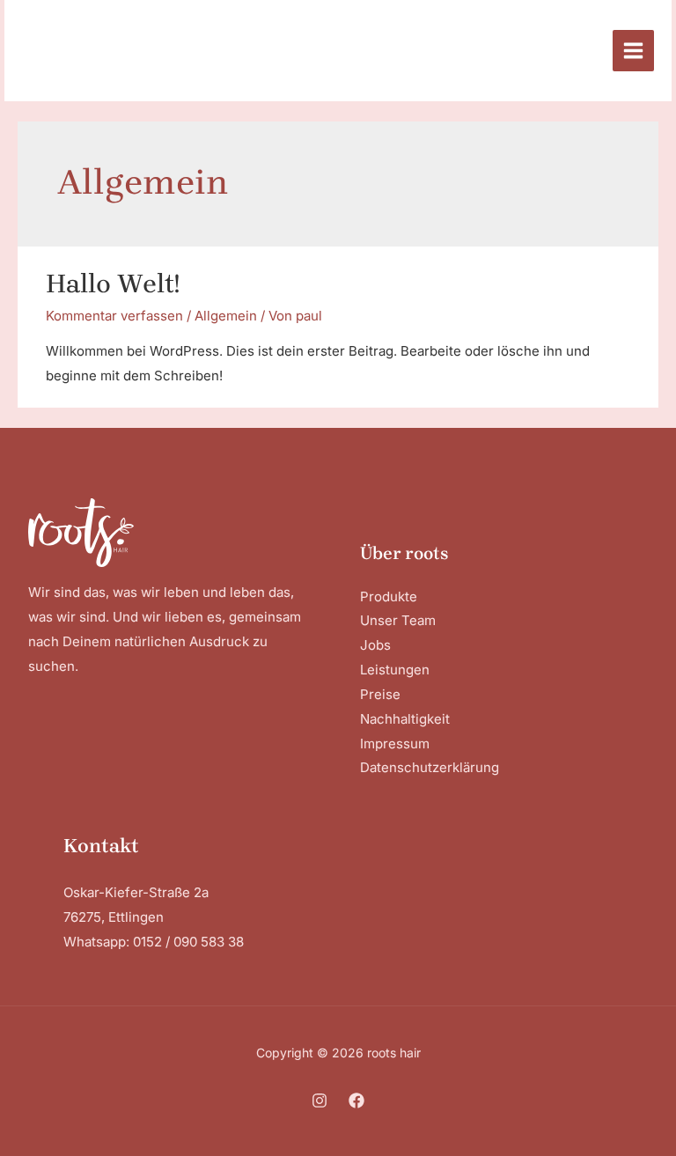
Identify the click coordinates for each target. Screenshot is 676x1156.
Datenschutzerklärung (429, 767)
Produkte (388, 596)
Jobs (375, 645)
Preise (380, 694)
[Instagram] (319, 1100)
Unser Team (398, 620)
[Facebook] (356, 1100)
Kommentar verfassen (114, 315)
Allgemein (226, 315)
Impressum (395, 743)
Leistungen (395, 669)
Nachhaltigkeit (405, 719)
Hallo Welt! (113, 283)
